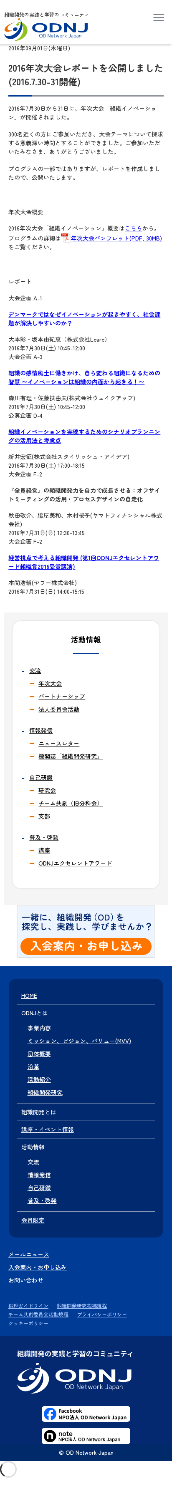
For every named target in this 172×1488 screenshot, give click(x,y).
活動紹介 (39, 1079)
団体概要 (39, 1053)
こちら (133, 228)
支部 (44, 816)
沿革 (33, 1066)
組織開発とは (38, 1112)
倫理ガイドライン (28, 1305)
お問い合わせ (25, 1280)
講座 (44, 850)
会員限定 (33, 1220)
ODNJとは (34, 1013)
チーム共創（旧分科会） (70, 803)
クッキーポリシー (28, 1323)
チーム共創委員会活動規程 (38, 1314)
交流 (35, 670)
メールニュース (28, 1254)
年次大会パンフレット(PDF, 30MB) (116, 238)
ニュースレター (58, 743)
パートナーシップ (61, 696)
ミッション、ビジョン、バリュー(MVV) (79, 1041)
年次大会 (50, 683)
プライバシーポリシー (102, 1314)
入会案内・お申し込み (37, 1267)
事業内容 (39, 1028)
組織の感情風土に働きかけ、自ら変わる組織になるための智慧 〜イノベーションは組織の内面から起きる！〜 (84, 377)
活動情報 (33, 1147)
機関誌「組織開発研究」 (70, 756)
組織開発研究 (45, 1092)
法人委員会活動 (58, 709)
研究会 (47, 790)
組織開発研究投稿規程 (82, 1305)
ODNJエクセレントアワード (75, 863)
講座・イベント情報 (47, 1129)
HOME (29, 995)
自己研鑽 (41, 777)
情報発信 (41, 730)
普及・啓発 (43, 837)
